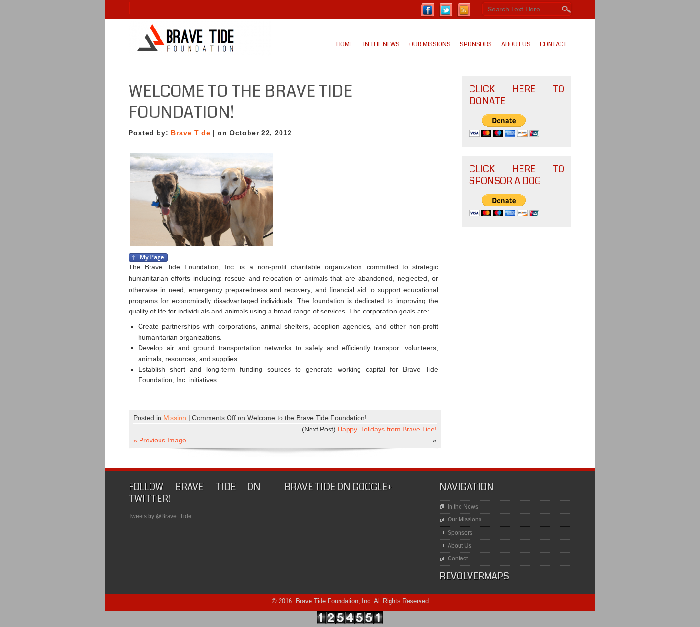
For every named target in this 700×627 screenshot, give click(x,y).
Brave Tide (190, 133)
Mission (174, 417)
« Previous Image (159, 440)
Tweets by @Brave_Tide (160, 516)
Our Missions (429, 44)
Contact (553, 44)
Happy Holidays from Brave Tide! (387, 429)
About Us (515, 44)
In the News (381, 44)
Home (344, 44)
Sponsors (476, 44)
